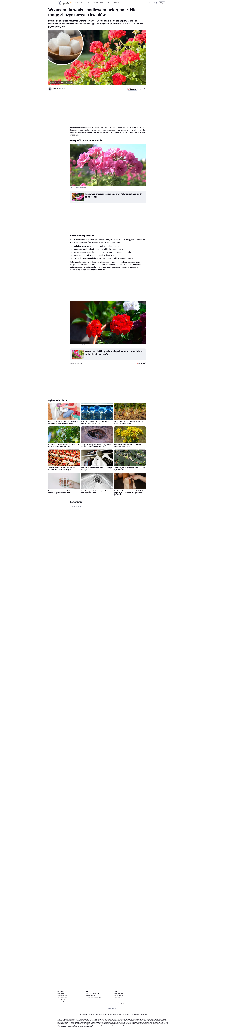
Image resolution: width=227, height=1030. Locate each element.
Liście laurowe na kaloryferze (92, 993)
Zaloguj (162, 3)
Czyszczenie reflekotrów (119, 999)
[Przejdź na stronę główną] (59, 4)
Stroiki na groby (61, 993)
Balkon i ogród (98, 3)
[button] (155, 3)
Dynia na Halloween (62, 995)
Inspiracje (78, 3)
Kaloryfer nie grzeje (90, 995)
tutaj (91, 1026)
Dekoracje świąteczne (62, 999)
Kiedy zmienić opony (119, 1003)
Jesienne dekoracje (62, 997)
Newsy (109, 3)
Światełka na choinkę (119, 1001)
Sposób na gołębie (118, 993)
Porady (116, 3)
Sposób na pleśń (90, 999)
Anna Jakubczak (57, 88)
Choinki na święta (118, 997)
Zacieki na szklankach (91, 1001)
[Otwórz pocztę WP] (150, 3)
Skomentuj (133, 89)
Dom (87, 3)
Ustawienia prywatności (139, 1014)
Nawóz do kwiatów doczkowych (93, 997)
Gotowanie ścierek (118, 995)
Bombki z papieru (61, 1001)
